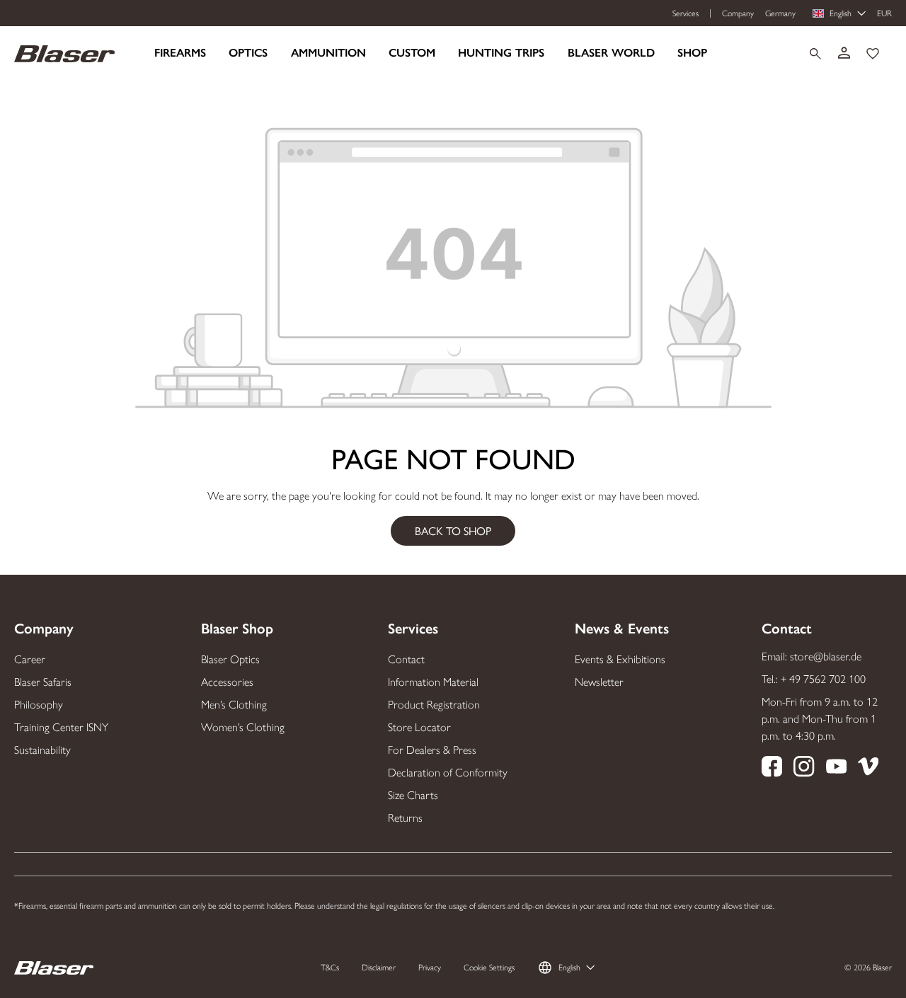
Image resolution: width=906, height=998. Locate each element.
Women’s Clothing (243, 727)
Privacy (429, 968)
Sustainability (42, 750)
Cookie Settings (489, 968)
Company (738, 13)
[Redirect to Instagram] (803, 768)
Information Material (433, 682)
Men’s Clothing (234, 704)
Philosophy (38, 704)
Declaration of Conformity (448, 772)
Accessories (227, 682)
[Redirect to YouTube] (836, 768)
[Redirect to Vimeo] (868, 768)
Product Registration (434, 704)
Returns (405, 818)
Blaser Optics (230, 659)
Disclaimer (379, 968)
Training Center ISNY (61, 727)
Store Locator (419, 727)
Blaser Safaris (42, 682)
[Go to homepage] (64, 53)
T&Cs (330, 968)
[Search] (815, 54)
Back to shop (453, 530)
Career (29, 659)
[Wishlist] (873, 54)
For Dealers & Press (432, 750)
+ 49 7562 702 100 (823, 679)
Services (685, 13)
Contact (406, 659)
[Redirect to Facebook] (772, 768)
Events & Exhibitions (620, 659)
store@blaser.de (825, 656)
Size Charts (413, 795)
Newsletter (599, 682)
